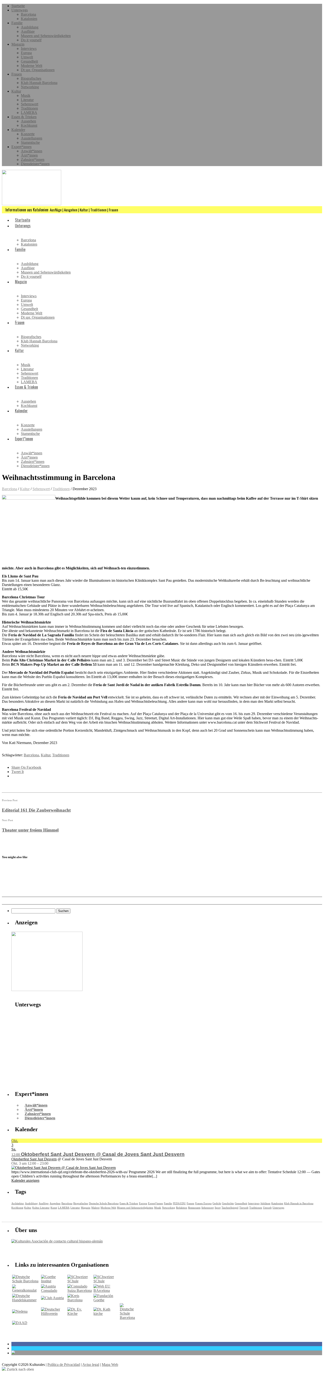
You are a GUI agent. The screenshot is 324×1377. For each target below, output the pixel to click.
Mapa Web (110, 1365)
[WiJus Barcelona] (127, 1318)
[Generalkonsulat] (26, 1290)
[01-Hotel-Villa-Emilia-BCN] (47, 990)
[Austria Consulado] (53, 1291)
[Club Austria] (52, 1298)
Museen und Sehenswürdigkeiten (46, 36)
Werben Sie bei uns (38, 1251)
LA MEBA (63, 1207)
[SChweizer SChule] (80, 1281)
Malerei (95, 1207)
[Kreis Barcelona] (80, 1300)
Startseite (18, 6)
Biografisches (31, 78)
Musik (25, 95)
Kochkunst (29, 125)
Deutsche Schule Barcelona (104, 1203)
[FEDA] (106, 1281)
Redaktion (181, 1207)
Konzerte (28, 134)
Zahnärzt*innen (32, 160)
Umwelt (27, 57)
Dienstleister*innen (35, 164)
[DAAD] (19, 1323)
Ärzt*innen (29, 155)
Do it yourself (31, 40)
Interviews (29, 49)
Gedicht (217, 1203)
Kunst (54, 1207)
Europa (26, 53)
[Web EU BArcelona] (106, 1291)
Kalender (18, 130)
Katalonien (29, 19)
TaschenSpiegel (230, 1207)
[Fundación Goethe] (106, 1300)
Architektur (17, 1203)
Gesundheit (29, 61)
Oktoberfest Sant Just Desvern (34, 1159)
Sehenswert (29, 104)
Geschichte (228, 1203)
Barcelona (28, 14)
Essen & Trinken (24, 117)
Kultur (16, 91)
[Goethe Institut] (53, 1281)
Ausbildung (29, 27)
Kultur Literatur (41, 1207)
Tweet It (17, 772)
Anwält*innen (31, 151)
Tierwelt (243, 1207)
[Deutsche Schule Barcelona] (26, 1281)
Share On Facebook (26, 767)
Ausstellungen (31, 138)
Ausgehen (28, 121)
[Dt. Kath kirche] (106, 1314)
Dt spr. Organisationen (38, 70)
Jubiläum (265, 1203)
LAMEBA (29, 113)
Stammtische (30, 142)
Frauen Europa (203, 1203)
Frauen (16, 74)
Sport (218, 1207)
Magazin (17, 44)
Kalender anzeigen (25, 1180)
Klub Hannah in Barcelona (298, 1203)
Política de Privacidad (63, 1365)
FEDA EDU (179, 1203)
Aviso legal (90, 1365)
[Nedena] (20, 1311)
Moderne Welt (31, 66)
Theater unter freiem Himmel (30, 830)
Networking (30, 87)
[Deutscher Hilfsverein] (53, 1314)
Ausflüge (28, 31)
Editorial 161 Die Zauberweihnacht (36, 810)
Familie (17, 23)
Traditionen (29, 108)
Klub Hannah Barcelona (39, 83)
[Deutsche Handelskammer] (26, 1300)
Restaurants (194, 1207)
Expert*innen (21, 147)
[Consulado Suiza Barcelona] (80, 1291)
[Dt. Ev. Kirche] (80, 1314)
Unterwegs (19, 10)
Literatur (27, 100)
